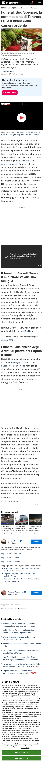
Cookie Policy (25, 748)
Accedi (38, 2)
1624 (19, 691)
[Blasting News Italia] (13, 2)
